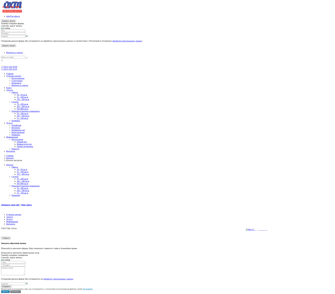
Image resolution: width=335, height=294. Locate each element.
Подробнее (88, 289)
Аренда (9, 90)
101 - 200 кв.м (23, 99)
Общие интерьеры (25, 146)
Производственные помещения (26, 111)
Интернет (16, 128)
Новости (15, 149)
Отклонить (15, 292)
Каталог (9, 165)
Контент (10, 158)
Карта (9, 88)
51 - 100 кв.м (22, 97)
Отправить (6, 286)
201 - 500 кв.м (23, 106)
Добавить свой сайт (10, 205)
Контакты (10, 151)
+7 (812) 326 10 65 (9, 69)
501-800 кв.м (22, 109)
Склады (15, 102)
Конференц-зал (18, 130)
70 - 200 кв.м (22, 104)
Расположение (18, 78)
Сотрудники (17, 81)
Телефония (16, 125)
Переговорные (18, 132)
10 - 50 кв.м (22, 95)
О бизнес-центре (13, 76)
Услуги (9, 123)
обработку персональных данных (58, 279)
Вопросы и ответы (14, 52)
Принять (5, 292)
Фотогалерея (17, 139)
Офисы (15, 92)
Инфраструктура (24, 144)
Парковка (16, 121)
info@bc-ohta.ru (13, 16)
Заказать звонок (8, 21)
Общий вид (22, 142)
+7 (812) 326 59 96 (9, 67)
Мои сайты (26, 205)
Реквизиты (16, 83)
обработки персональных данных (127, 41)
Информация (12, 137)
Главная (9, 73)
